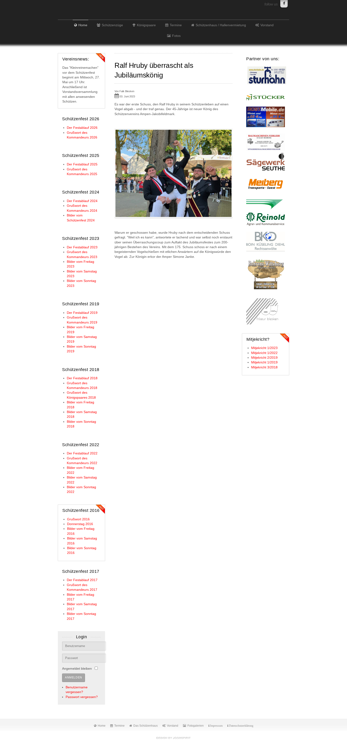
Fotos (176, 36)
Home (82, 25)
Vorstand (267, 25)
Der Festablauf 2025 (82, 164)
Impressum (216, 725)
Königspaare (146, 25)
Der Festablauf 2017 (82, 580)
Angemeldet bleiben (77, 668)
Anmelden (73, 677)
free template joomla (173, 738)
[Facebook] (284, 4)
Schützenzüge (112, 25)
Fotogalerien (195, 725)
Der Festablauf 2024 (82, 201)
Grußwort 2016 (78, 519)
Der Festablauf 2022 (82, 453)
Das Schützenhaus (145, 725)
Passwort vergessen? (82, 697)
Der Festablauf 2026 (82, 127)
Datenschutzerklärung (240, 725)
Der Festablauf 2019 (82, 313)
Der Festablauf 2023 (82, 247)
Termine (176, 25)
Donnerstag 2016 (80, 524)
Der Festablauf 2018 (82, 378)
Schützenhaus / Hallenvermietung (221, 25)
